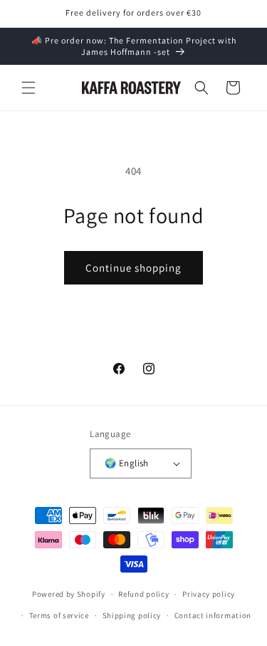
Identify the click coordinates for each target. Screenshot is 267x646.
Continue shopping (133, 268)
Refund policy (143, 594)
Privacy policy (208, 594)
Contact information (212, 615)
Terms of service (59, 615)
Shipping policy (132, 615)
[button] (28, 87)
